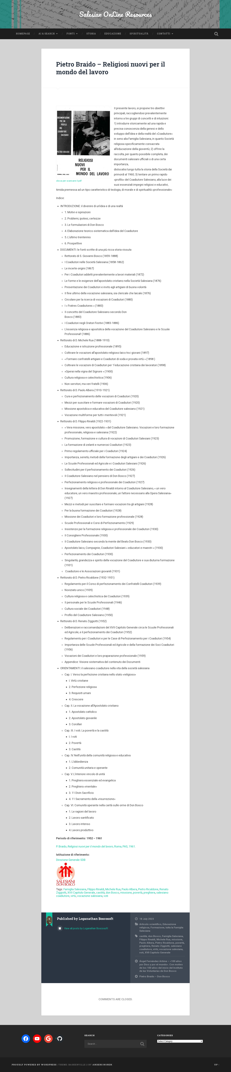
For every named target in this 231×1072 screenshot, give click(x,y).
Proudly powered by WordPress (34, 1064)
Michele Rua (113, 889)
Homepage (23, 33)
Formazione (157, 927)
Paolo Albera (129, 889)
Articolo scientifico (150, 924)
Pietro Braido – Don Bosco (154, 976)
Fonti (70, 33)
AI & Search (46, 33)
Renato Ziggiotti (160, 946)
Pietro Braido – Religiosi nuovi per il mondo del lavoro (110, 68)
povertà (137, 892)
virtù (73, 896)
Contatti (163, 33)
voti (106, 896)
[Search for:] (115, 1044)
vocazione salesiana (89, 896)
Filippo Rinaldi (95, 889)
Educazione (112, 33)
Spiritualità (139, 33)
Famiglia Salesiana (74, 889)
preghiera (149, 892)
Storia (91, 33)
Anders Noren (102, 1064)
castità (100, 892)
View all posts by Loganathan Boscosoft (85, 928)
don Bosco (112, 892)
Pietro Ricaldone (148, 889)
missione (126, 892)
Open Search (216, 33)
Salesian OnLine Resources (115, 14)
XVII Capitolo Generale (81, 892)
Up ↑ (217, 1064)
